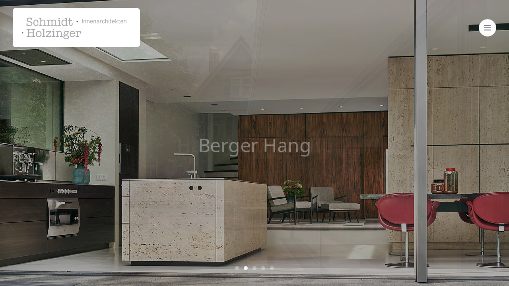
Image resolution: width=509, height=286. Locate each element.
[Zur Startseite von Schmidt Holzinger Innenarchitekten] (76, 27)
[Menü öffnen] (487, 28)
